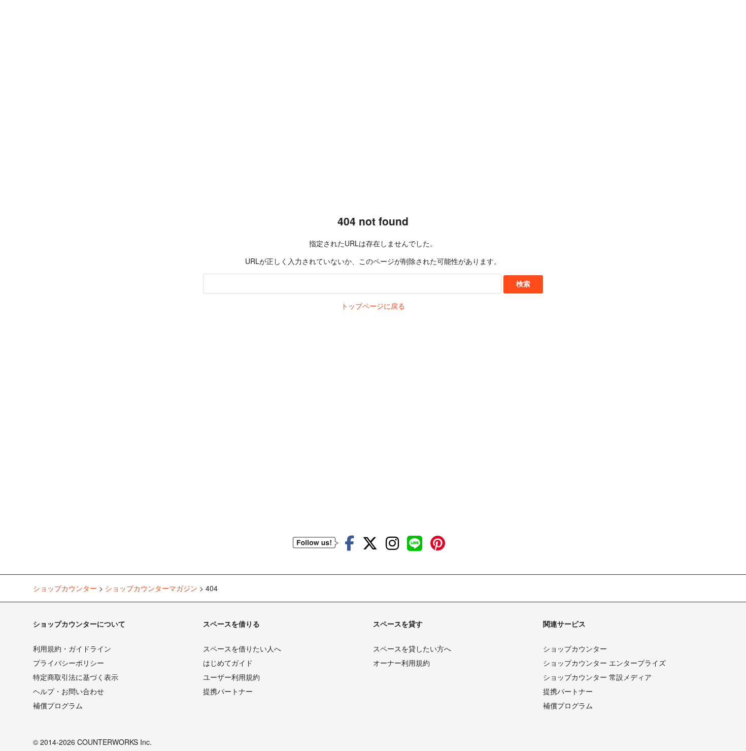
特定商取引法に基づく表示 (75, 677)
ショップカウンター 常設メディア (597, 677)
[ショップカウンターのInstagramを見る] (392, 542)
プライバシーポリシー (68, 663)
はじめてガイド (228, 663)
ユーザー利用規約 (231, 677)
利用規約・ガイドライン (72, 648)
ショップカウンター (575, 648)
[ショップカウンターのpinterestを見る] (437, 542)
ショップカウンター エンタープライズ (604, 663)
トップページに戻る (373, 306)
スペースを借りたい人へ (242, 648)
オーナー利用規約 (401, 663)
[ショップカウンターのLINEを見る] (414, 542)
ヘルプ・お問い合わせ (68, 691)
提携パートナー (228, 691)
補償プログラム (58, 705)
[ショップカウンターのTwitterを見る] (370, 542)
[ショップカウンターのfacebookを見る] (349, 542)
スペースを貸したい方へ (412, 648)
